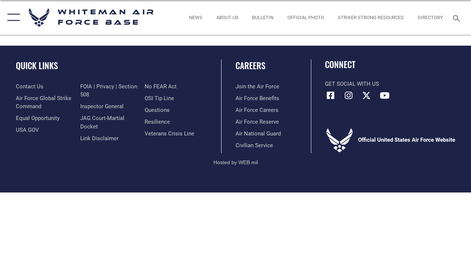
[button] (12, 17)
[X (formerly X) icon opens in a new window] (366, 95)
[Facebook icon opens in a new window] (330, 95)
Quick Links (37, 66)
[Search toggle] (457, 17)
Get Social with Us (352, 84)
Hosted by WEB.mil (235, 162)
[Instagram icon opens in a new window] (348, 95)
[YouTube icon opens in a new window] (384, 95)
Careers (250, 66)
